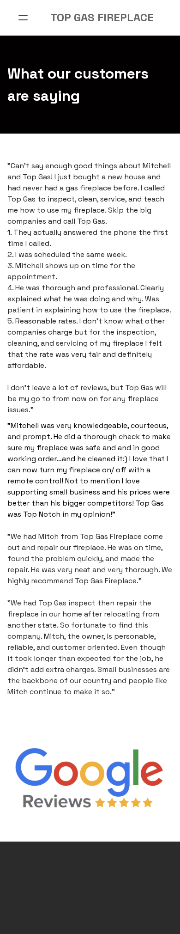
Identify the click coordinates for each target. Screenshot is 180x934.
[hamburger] (23, 17)
